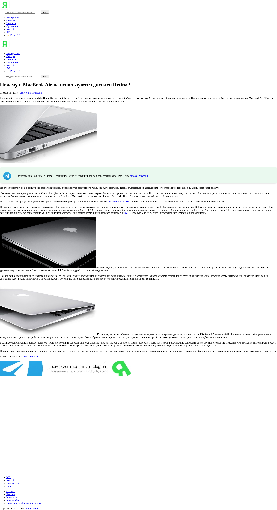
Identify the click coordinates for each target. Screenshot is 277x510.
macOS (10, 29)
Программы (12, 483)
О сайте (10, 491)
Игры (9, 486)
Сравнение (12, 26)
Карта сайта (12, 500)
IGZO (127, 212)
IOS (8, 32)
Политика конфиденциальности (24, 503)
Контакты (11, 497)
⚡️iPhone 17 (13, 35)
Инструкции (13, 17)
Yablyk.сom (31, 508)
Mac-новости (31, 356)
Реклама (10, 494)
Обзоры (10, 20)
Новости (11, 23)
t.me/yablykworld (139, 175)
